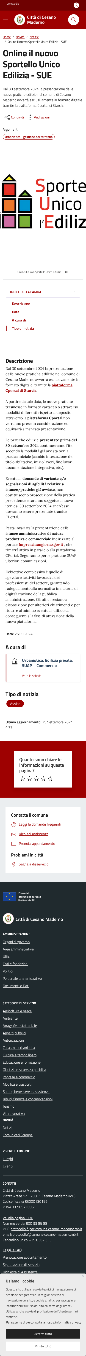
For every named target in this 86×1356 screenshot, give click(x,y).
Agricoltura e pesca (17, 1011)
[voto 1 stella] (22, 778)
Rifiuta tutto (43, 1346)
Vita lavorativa (14, 1113)
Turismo (8, 1106)
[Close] (83, 1276)
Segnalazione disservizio (21, 1264)
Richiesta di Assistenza (20, 1272)
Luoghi (8, 1158)
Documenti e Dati (16, 985)
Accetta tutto (43, 1333)
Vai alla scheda (32, 676)
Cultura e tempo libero (19, 1055)
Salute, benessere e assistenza (26, 1091)
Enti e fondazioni (15, 963)
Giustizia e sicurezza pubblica (24, 1069)
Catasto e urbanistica (19, 1047)
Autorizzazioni (13, 1040)
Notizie (8, 1127)
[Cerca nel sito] (73, 19)
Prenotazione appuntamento (25, 1257)
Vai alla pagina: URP (18, 1218)
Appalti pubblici (14, 1033)
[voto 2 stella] (29, 778)
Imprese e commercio (19, 1077)
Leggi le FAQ (12, 1250)
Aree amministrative (18, 949)
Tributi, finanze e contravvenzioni (28, 1099)
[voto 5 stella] (50, 778)
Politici (8, 971)
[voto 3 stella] (36, 778)
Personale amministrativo (22, 978)
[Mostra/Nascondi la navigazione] (5, 19)
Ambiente (10, 1018)
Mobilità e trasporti (17, 1084)
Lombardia (13, 4)
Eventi (8, 1166)
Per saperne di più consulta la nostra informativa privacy (43, 1322)
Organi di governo (16, 941)
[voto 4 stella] (43, 778)
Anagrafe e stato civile (20, 1025)
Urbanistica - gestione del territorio (29, 136)
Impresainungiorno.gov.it (41, 544)
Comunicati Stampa (18, 1135)
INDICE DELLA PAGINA (25, 291)
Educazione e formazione (22, 1062)
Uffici (6, 956)
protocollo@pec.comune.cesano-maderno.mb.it (46, 1229)
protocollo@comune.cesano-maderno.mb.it (45, 1234)
